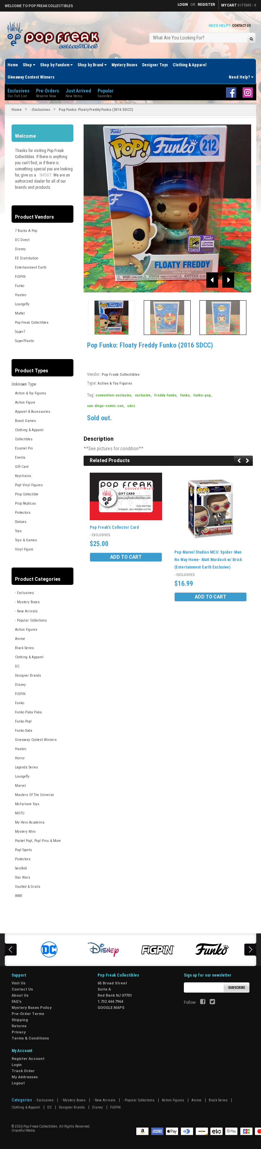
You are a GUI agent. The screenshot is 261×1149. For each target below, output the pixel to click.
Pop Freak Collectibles (32, 322)
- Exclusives (40, 110)
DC (17, 666)
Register (206, 4)
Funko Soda (23, 730)
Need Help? (240, 77)
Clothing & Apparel (189, 65)
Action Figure (25, 402)
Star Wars (22, 877)
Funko (19, 286)
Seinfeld (21, 868)
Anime (20, 639)
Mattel (20, 313)
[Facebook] (202, 1002)
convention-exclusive (113, 395)
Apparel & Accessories (32, 411)
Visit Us (18, 983)
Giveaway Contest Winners (30, 77)
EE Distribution (26, 258)
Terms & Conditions (30, 1038)
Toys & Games (26, 540)
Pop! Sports (23, 850)
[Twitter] (212, 1002)
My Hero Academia (30, 822)
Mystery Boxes (124, 65)
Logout (18, 1083)
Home (12, 65)
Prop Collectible (26, 494)
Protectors (23, 512)
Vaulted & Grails (27, 886)
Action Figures (26, 629)
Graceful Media (23, 1130)
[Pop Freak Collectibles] (55, 35)
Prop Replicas (25, 503)
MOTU (19, 813)
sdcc (131, 406)
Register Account (28, 1059)
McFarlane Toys (27, 804)
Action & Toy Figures (30, 393)
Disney (20, 249)
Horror (20, 758)
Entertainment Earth (31, 267)
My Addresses (25, 1077)
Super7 (20, 332)
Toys (18, 531)
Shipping (20, 1020)
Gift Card (22, 466)
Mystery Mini (25, 831)
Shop (28, 65)
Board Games (25, 421)
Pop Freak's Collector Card (114, 527)
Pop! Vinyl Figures (29, 485)
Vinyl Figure (24, 549)
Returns (19, 1026)
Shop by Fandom (55, 65)
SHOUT (45, 175)
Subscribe (236, 988)
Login (17, 1065)
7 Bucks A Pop (26, 231)
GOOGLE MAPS (111, 1008)
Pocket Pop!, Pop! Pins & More (38, 841)
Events (20, 457)
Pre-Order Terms (28, 1014)
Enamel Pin (24, 448)
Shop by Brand (90, 65)
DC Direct (22, 240)
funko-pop (202, 395)
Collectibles (24, 439)
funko (185, 395)
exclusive (143, 395)
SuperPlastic (24, 341)
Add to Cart (126, 557)
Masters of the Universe (34, 795)
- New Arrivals (26, 611)
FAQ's (16, 1001)
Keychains (23, 476)
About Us (20, 995)
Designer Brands (28, 675)
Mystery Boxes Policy (32, 1008)
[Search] (251, 38)
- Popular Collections (31, 620)
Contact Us (241, 26)
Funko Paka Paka (28, 712)
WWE (18, 896)
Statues (21, 522)
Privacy (19, 1032)
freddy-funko (165, 395)
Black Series (24, 648)
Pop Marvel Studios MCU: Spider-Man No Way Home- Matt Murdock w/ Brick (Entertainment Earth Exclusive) (208, 560)
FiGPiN (20, 276)
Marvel (20, 785)
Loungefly (22, 304)
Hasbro (20, 295)
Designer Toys (155, 65)
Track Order (23, 1071)
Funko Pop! (23, 721)
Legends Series (26, 767)
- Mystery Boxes (27, 602)
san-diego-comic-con (105, 406)
